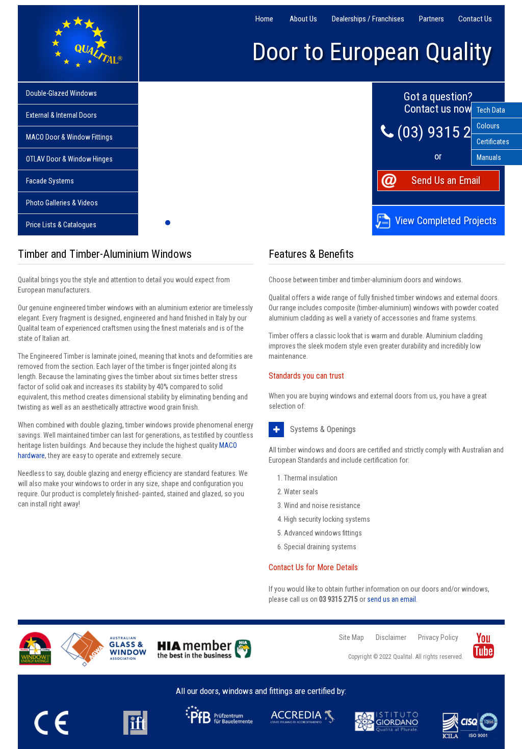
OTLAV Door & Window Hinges (69, 159)
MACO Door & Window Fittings (69, 137)
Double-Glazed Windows (61, 93)
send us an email (391, 599)
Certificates (493, 142)
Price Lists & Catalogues (61, 225)
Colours (488, 126)
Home (264, 19)
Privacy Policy (438, 637)
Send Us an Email (445, 180)
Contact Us (475, 19)
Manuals (489, 157)
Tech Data (491, 110)
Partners (431, 19)
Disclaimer (391, 637)
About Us (303, 19)
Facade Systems (50, 181)
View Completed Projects (446, 221)
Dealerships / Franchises (368, 19)
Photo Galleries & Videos (62, 203)
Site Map (351, 637)
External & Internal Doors (61, 115)
